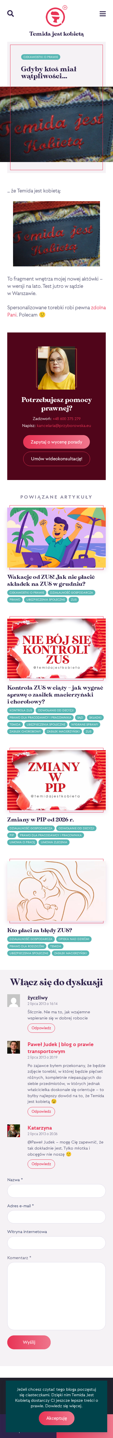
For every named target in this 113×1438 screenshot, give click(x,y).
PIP (12, 835)
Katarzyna (40, 1127)
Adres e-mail (20, 1205)
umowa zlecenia (54, 842)
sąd (80, 717)
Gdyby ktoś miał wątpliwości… (48, 73)
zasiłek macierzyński (63, 731)
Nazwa (15, 1179)
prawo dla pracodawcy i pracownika (40, 717)
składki (95, 717)
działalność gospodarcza (71, 593)
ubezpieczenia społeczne (45, 599)
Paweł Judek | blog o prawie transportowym (61, 1048)
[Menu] (103, 14)
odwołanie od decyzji (56, 710)
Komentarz (19, 1257)
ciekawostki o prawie (40, 57)
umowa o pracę (22, 842)
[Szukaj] (10, 14)
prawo (15, 599)
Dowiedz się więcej (63, 1405)
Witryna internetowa (27, 1231)
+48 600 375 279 (67, 418)
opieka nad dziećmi (74, 939)
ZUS (73, 599)
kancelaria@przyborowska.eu (64, 425)
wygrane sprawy (84, 724)
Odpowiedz (41, 1028)
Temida (15, 724)
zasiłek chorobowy (25, 731)
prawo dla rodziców (27, 946)
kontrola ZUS (21, 710)
